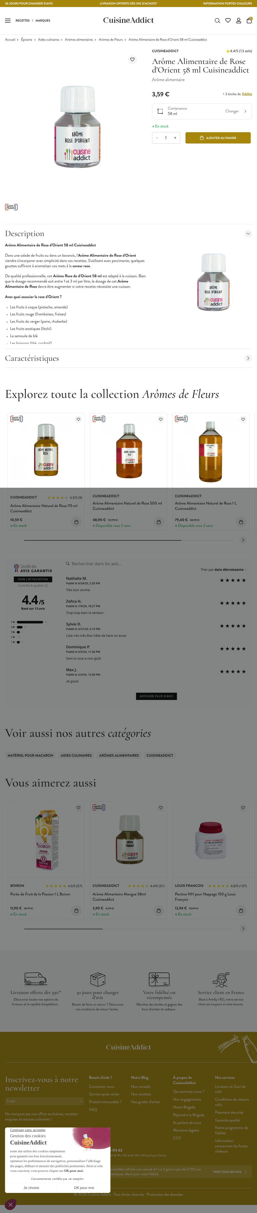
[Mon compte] (238, 20)
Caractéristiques (32, 358)
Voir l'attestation (33, 579)
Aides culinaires (48, 39)
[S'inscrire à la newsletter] (82, 1101)
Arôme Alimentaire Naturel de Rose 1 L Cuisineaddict (205, 506)
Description (24, 233)
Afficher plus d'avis (156, 696)
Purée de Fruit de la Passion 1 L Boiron (40, 894)
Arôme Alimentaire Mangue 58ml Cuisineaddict (119, 896)
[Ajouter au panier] (76, 522)
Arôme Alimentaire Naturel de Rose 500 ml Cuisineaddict (127, 506)
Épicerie (26, 39)
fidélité (247, 94)
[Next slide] (243, 540)
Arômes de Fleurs (111, 39)
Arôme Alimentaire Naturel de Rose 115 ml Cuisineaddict (43, 508)
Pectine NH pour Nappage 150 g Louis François (205, 896)
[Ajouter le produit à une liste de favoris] (132, 59)
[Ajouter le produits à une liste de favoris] (78, 419)
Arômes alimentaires (79, 39)
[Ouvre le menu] (8, 20)
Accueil (10, 39)
